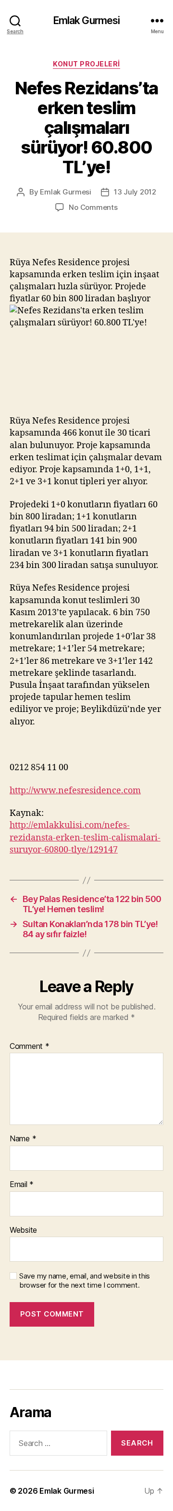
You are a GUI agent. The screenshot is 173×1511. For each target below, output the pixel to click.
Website (23, 1230)
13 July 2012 (135, 191)
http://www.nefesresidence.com (75, 790)
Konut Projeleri (86, 64)
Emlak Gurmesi (86, 20)
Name (23, 1139)
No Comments (93, 207)
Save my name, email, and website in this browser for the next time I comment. (84, 1281)
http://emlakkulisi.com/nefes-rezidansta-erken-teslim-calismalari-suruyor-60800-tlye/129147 (85, 837)
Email (22, 1184)
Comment (29, 1046)
